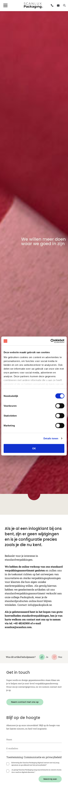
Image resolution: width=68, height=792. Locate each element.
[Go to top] (57, 755)
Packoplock (27, 597)
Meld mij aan (50, 779)
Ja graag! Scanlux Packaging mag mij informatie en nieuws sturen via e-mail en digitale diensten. (36, 771)
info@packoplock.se (40, 604)
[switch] (59, 405)
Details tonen (50, 438)
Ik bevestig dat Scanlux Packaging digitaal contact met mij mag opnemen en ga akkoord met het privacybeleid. (35, 764)
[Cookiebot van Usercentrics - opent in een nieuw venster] (50, 341)
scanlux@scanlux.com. (18, 627)
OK (34, 448)
